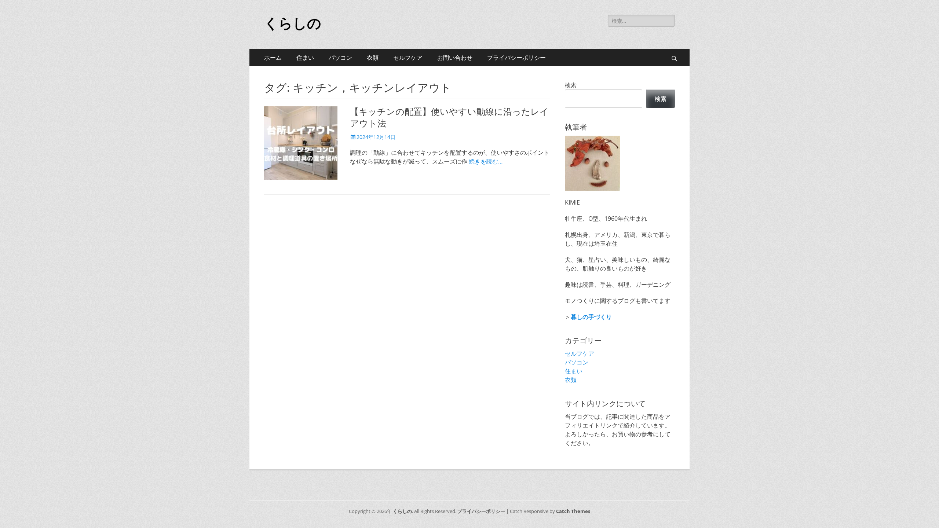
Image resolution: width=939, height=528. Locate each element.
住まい (305, 58)
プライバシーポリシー (516, 58)
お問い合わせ (454, 58)
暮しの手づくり (591, 317)
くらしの (292, 23)
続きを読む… (486, 161)
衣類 (373, 58)
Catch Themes (573, 511)
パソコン (340, 58)
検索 (571, 85)
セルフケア (408, 58)
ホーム (273, 58)
